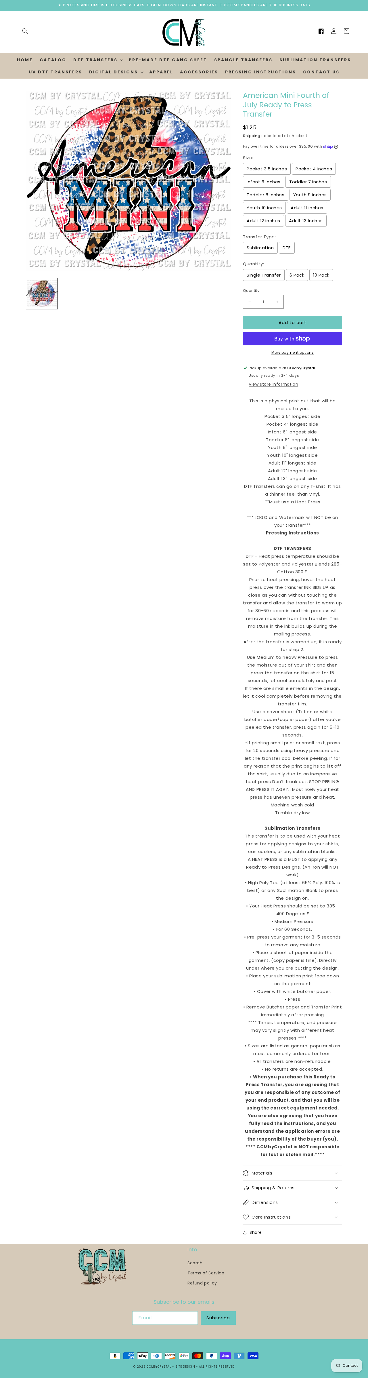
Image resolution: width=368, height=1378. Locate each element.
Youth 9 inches (310, 195)
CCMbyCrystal (159, 1366)
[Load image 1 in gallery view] (42, 294)
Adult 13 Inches (306, 221)
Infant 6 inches (264, 182)
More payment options (292, 352)
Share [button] (256, 1232)
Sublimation (260, 248)
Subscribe (218, 1318)
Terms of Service (206, 1273)
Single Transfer (264, 275)
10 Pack (321, 275)
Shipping (251, 135)
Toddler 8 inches (266, 195)
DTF (287, 248)
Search (195, 1263)
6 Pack (297, 275)
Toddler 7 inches (308, 182)
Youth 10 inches (264, 208)
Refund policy (202, 1283)
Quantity (251, 290)
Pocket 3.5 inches (267, 169)
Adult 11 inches (307, 208)
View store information (273, 384)
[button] (25, 31)
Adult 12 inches (263, 221)
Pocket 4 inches (314, 169)
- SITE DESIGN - (185, 1366)
